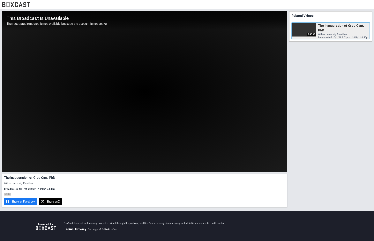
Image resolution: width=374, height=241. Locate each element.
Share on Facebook (23, 201)
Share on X (53, 201)
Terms (69, 229)
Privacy (80, 229)
